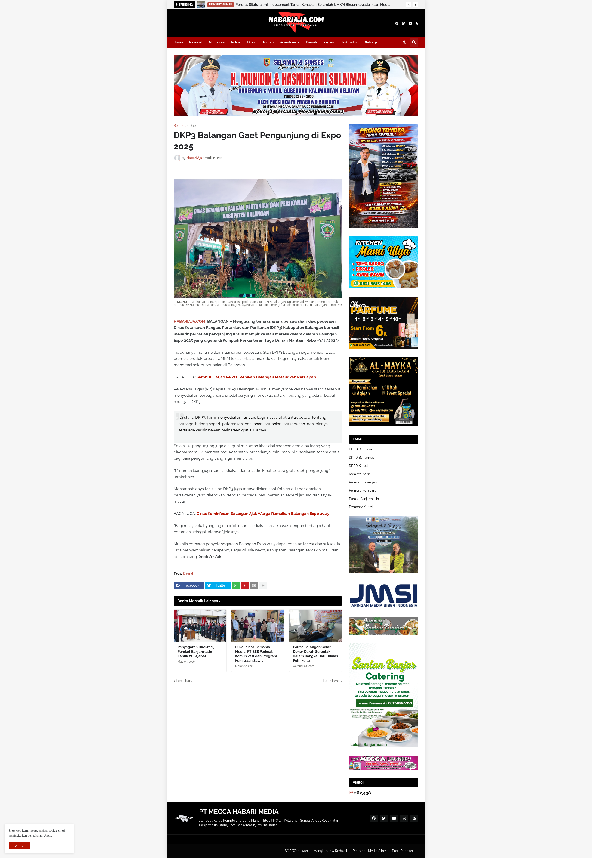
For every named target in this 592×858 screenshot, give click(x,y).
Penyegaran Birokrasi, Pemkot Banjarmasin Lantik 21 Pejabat (196, 651)
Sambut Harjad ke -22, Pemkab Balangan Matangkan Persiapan (256, 377)
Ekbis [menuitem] (251, 42)
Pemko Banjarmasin (364, 499)
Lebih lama (331, 681)
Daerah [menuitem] (311, 42)
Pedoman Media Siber (369, 851)
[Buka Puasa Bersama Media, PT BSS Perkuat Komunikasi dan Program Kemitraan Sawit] (257, 626)
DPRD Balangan (361, 449)
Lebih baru (184, 681)
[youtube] (410, 23)
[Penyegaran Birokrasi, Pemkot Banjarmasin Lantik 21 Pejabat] (200, 626)
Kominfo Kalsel (360, 474)
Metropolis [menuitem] (217, 42)
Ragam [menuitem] (328, 42)
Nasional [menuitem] (195, 42)
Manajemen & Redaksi (330, 851)
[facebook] (396, 23)
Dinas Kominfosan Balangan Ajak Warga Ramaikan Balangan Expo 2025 (263, 513)
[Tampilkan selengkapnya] (263, 585)
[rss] (417, 23)
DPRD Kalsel (358, 466)
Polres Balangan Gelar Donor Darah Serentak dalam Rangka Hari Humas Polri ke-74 (315, 654)
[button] (409, 5)
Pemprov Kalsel (361, 507)
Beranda (180, 125)
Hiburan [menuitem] (268, 42)
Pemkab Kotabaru (362, 490)
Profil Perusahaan (405, 851)
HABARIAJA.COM (189, 321)
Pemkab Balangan (363, 482)
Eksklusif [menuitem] (347, 42)
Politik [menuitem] (235, 42)
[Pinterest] (245, 585)
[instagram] (404, 818)
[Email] (254, 585)
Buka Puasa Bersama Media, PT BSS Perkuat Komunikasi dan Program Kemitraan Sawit (256, 654)
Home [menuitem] (178, 42)
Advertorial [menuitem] (288, 42)
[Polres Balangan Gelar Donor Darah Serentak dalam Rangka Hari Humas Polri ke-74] (315, 626)
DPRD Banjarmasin (363, 457)
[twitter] (403, 23)
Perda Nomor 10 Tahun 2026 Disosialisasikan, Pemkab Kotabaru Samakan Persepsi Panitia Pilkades (316, 5)
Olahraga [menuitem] (371, 42)
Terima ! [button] (19, 845)
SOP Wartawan (296, 851)
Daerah (195, 125)
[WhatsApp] (236, 585)
